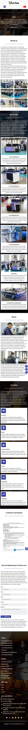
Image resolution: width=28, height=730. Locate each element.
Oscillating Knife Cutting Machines (14, 303)
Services (3, 659)
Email (2, 597)
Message (2, 607)
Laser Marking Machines (14, 244)
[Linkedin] (15, 717)
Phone (2, 592)
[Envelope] (26, 369)
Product (3, 638)
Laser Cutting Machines (14, 157)
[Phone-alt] (26, 372)
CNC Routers (14, 273)
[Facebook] (6, 717)
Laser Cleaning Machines (14, 186)
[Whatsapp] (26, 366)
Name (2, 587)
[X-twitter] (9, 717)
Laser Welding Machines (14, 215)
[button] (5, 7)
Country (2, 602)
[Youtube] (18, 717)
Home (12, 27)
